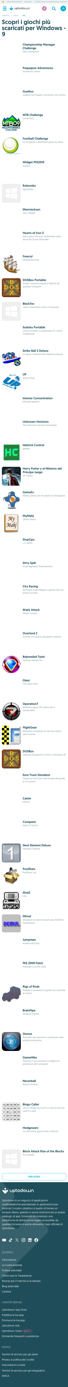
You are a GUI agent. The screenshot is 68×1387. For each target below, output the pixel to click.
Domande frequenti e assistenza (20, 1336)
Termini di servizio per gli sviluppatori (23, 1370)
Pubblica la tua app (13, 1315)
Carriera (6, 1291)
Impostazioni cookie (13, 1365)
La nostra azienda (12, 1265)
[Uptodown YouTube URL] (4, 1240)
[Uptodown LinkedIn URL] (30, 1240)
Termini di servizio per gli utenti (20, 1354)
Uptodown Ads (11, 1325)
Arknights (28, 2)
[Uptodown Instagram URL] (23, 1240)
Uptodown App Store (14, 1309)
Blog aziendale (10, 1286)
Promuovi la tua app (13, 1320)
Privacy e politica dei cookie (18, 1359)
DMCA (5, 1376)
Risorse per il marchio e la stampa (21, 1281)
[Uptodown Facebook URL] (36, 1240)
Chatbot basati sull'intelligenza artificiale (51, 2)
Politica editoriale (12, 1270)
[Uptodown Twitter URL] (17, 1240)
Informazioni (9, 1259)
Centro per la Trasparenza (17, 1275)
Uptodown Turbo (16, 1331)
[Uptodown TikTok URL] (10, 1240)
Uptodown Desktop (14, 2)
